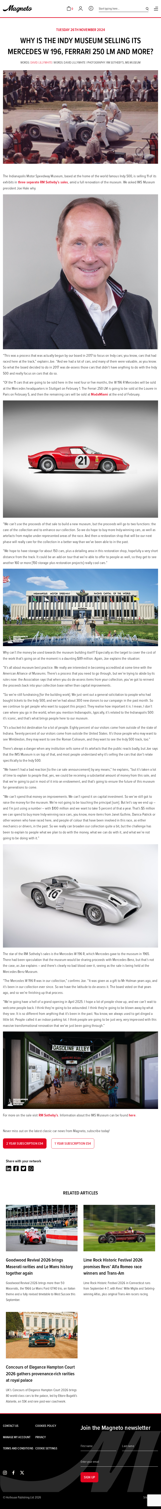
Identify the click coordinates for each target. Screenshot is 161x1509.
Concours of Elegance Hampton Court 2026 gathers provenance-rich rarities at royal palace (40, 1373)
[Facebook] (16, 1168)
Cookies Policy (45, 1425)
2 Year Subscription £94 (24, 1143)
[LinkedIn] (8, 1168)
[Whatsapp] (31, 1168)
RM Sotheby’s (48, 1115)
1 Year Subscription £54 (73, 1143)
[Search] (147, 9)
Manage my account (16, 1437)
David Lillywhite (41, 62)
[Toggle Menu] (156, 8)
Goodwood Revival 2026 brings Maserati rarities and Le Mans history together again (39, 1266)
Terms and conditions (18, 1448)
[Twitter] (23, 1168)
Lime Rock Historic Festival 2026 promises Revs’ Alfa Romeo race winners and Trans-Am (113, 1266)
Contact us (10, 1425)
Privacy (40, 1437)
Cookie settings (46, 1448)
